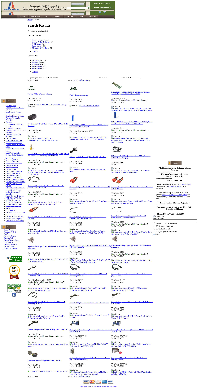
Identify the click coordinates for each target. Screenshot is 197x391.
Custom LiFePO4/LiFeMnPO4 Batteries (14, 124)
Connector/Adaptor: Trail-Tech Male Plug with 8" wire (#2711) (48, 329)
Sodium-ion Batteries (13, 128)
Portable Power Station (14, 204)
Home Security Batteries (14, 196)
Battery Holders (11, 169)
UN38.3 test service (175, 186)
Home (29, 20)
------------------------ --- (14, 163)
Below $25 (36, 60)
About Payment (9, 230)
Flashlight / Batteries (13, 190)
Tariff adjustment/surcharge (79, 95)
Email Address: (158, 218)
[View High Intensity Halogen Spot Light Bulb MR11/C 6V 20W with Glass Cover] (132, 262)
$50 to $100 (36, 64)
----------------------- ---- (14, 143)
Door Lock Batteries (13, 175)
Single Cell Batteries (13, 112)
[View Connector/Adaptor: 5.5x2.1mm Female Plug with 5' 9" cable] (90, 317)
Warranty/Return (10, 236)
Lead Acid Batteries (13, 153)
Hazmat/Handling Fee (14, 219)
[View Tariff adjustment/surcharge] (89, 106)
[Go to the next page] (85, 80)
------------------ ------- (13, 114)
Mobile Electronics (12, 200)
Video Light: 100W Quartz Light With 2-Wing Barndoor (88, 157)
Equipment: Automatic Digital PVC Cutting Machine (44, 360)
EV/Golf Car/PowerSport (15, 188)
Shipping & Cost (10, 232)
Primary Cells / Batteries (14, 155)
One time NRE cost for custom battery (40, 94)
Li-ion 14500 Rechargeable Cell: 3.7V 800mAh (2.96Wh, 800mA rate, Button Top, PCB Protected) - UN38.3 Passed (132, 123)
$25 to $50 (36, 62)
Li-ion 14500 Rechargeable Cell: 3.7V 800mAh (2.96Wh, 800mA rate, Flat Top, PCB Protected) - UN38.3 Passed (48, 155)
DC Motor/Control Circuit (15, 212)
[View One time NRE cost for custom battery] (51, 105)
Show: (100, 78)
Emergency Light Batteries (15, 182)
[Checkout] (100, 12)
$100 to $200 (37, 66)
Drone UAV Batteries (14, 178)
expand (35, 51)
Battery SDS (8, 238)
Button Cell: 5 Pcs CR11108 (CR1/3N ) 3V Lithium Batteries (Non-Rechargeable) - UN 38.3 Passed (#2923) (130, 93)
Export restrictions (10, 248)
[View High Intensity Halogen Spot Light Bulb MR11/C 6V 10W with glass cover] (48, 261)
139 (79, 80)
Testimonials (8, 242)
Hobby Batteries (12, 165)
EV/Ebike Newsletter (163, 229)
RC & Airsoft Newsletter (165, 226)
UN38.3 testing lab (184, 184)
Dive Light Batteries (13, 173)
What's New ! (11, 106)
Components (10, 210)
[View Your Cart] (104, 12)
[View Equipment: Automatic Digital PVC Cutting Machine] (48, 371)
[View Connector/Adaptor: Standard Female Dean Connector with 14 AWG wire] (90, 203)
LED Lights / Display (14, 198)
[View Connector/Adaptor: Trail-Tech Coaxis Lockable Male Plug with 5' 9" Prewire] (132, 318)
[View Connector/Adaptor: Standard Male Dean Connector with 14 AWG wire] (48, 233)
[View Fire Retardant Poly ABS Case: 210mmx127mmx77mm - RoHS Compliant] (48, 140)
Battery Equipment (12, 161)
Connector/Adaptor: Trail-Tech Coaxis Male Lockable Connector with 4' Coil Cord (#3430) (128, 216)
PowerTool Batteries (13, 202)
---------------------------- (14, 214)
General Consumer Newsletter (167, 223)
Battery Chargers (12, 159)
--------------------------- (13, 206)
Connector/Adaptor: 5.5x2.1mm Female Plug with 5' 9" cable (89, 303)
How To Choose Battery (15, 221)
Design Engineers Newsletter (166, 232)
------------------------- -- (14, 157)
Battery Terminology (11, 240)
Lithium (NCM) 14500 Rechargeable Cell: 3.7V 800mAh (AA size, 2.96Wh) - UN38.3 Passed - (89, 126)
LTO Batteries (11, 139)
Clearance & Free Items (14, 217)
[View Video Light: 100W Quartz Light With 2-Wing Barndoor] (90, 171)
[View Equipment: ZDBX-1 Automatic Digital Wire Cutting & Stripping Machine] (132, 374)
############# (12, 167)
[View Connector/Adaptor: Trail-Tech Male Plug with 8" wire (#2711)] (48, 346)
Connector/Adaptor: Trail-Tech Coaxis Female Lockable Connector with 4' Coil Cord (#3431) (88, 217)
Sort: (123, 78)
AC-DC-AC (10, 208)
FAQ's (6, 234)
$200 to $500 (37, 68)
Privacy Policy (9, 246)
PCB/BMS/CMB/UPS (14, 141)
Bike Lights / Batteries (14, 171)
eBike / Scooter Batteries (15, 180)
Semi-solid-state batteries (15, 116)
